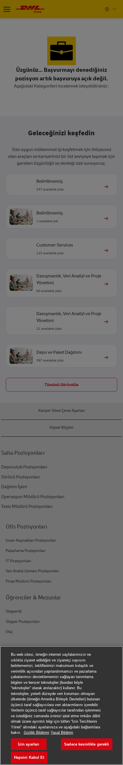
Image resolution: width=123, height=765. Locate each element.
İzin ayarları (28, 744)
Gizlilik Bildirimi (36, 732)
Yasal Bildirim (62, 732)
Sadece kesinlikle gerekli (86, 744)
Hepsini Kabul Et (29, 757)
